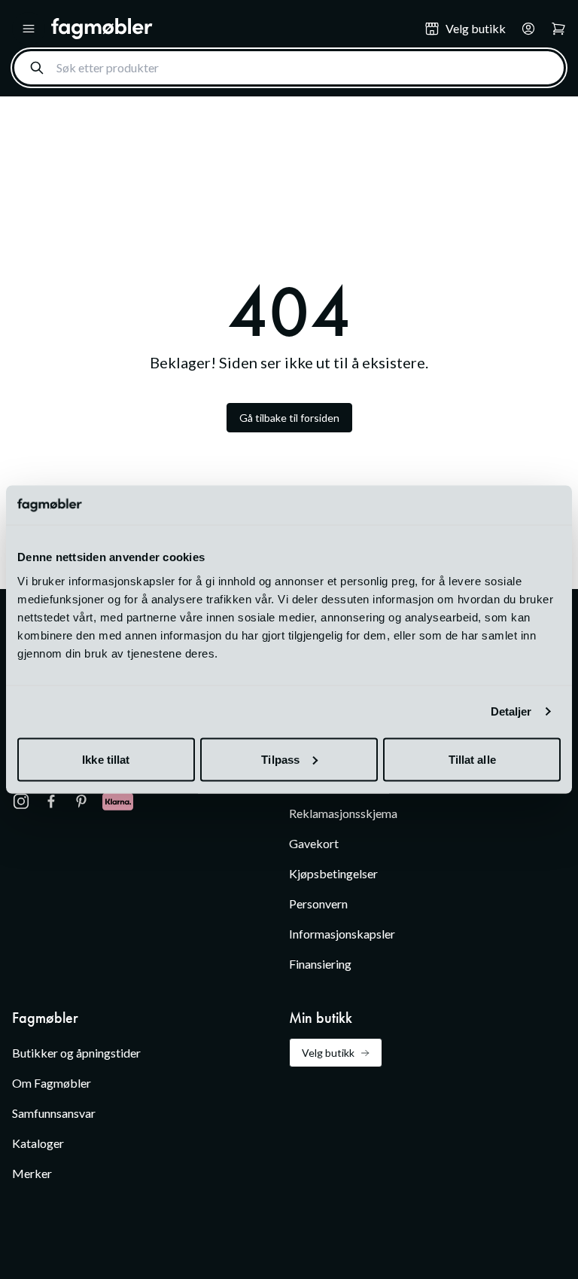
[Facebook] (51, 801)
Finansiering (320, 964)
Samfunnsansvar (54, 1113)
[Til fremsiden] (227, 28)
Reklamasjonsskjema (343, 813)
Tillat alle (472, 758)
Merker (32, 1173)
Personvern (318, 903)
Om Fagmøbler (51, 1083)
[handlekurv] (524, 28)
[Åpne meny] (28, 28)
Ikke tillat (105, 758)
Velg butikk (328, 1052)
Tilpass (280, 758)
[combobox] (289, 67)
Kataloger (38, 1143)
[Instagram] (21, 801)
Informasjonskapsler (342, 933)
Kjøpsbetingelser (333, 873)
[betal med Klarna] (117, 801)
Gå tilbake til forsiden (289, 417)
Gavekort (314, 843)
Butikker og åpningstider (76, 1052)
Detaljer (511, 711)
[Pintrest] (81, 801)
